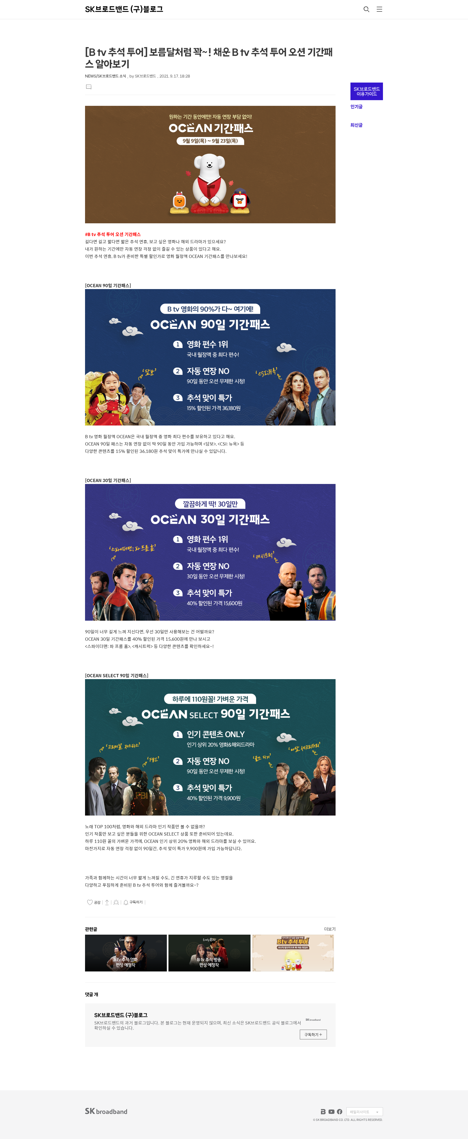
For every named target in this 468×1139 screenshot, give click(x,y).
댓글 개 (91, 994)
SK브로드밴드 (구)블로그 (124, 9)
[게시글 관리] (116, 902)
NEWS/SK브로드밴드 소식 (105, 76)
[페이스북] (340, 1112)
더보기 (330, 929)
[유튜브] (331, 1112)
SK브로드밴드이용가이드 (367, 91)
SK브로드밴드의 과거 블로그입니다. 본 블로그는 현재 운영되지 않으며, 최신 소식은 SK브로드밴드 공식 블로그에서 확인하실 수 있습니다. (197, 1024)
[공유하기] (107, 902)
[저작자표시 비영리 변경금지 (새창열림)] (154, 902)
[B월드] (323, 1112)
